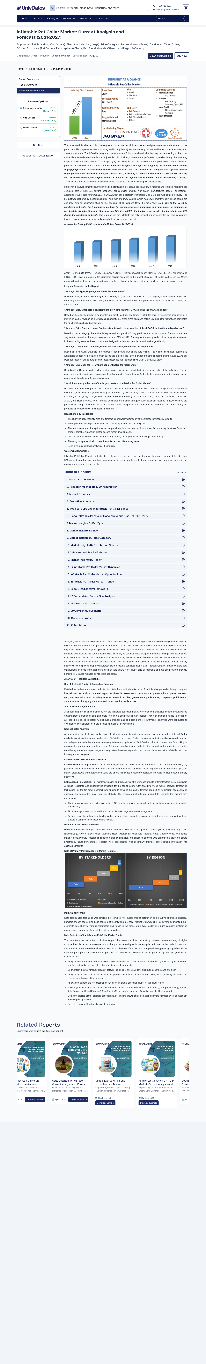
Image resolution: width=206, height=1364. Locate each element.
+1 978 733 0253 (163, 5)
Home (20, 68)
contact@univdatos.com (167, 9)
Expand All (181, 472)
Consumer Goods (60, 55)
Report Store (37, 68)
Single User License (32, 108)
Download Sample (160, 55)
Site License (29, 117)
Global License (30, 127)
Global (34, 55)
